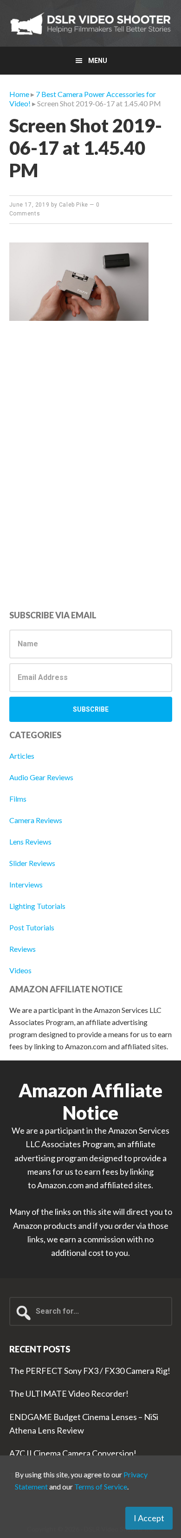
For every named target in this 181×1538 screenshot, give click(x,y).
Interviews (26, 884)
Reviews (22, 948)
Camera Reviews (35, 820)
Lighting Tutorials (37, 905)
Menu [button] (97, 60)
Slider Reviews (32, 863)
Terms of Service (100, 1486)
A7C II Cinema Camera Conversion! (72, 1453)
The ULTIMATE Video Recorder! (69, 1393)
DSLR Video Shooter (90, 23)
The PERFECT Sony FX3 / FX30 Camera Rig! (89, 1370)
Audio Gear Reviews (41, 777)
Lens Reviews (30, 841)
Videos (20, 970)
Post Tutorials (31, 927)
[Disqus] (90, 476)
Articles (21, 755)
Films (17, 798)
